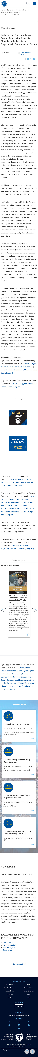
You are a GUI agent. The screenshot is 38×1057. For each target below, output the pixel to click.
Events (10, 997)
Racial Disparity (9, 948)
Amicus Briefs (10, 991)
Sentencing (7, 950)
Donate (19, 1006)
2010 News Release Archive (9, 12)
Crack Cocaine (9, 943)
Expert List (10, 994)
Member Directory (9, 988)
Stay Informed (11, 10)
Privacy (14, 1050)
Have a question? (19, 964)
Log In (28, 997)
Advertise (28, 985)
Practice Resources (28, 991)
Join (28, 994)
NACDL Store (28, 988)
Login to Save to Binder (25, 53)
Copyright (5, 1050)
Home (3, 10)
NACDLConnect (9, 985)
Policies (23, 1050)
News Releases (22, 10)
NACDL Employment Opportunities (19, 1015)
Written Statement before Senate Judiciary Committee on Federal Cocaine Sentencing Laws (17, 482)
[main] (19, 488)
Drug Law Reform (10, 945)
